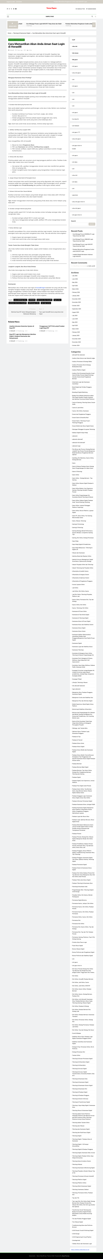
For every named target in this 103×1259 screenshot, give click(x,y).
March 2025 (75, 329)
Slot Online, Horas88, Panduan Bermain (82, 979)
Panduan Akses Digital (78, 746)
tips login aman (45, 303)
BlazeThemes (65, 1256)
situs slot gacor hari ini (78, 201)
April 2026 (75, 285)
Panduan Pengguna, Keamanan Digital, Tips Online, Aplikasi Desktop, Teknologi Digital (83, 859)
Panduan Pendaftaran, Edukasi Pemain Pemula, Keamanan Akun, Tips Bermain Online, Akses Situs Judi (82, 845)
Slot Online (75, 976)
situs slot (74, 175)
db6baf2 (12, 50)
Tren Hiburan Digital (77, 1222)
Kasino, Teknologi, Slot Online (80, 608)
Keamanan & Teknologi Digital (80, 618)
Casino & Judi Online (77, 407)
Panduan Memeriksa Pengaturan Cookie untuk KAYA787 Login (59, 24)
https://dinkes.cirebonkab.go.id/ (80, 1249)
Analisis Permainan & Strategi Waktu (82, 361)
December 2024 (76, 339)
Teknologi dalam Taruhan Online (80, 1122)
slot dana (74, 162)
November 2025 (76, 302)
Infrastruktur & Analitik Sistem (80, 571)
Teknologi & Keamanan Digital (16, 39)
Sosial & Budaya (76, 1033)
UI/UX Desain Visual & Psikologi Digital (82, 1230)
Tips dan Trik (75, 1198)
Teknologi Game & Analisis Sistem (81, 1161)
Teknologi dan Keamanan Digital (81, 1129)
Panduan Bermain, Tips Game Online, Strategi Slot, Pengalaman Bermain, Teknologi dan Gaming (82, 772)
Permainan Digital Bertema (79, 900)
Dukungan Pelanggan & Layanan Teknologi (83, 429)
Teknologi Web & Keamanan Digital (81, 1186)
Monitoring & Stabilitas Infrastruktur (81, 709)
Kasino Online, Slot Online (79, 604)
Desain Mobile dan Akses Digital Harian (83, 426)
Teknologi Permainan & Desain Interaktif (83, 1176)
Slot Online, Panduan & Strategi (80, 1006)
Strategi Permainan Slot (78, 1052)
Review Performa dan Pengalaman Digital (83, 952)
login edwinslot (76, 689)
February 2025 (76, 332)
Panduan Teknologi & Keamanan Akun (82, 883)
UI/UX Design (75, 1233)
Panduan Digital (76, 777)
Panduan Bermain (77, 763)
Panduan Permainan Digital (79, 864)
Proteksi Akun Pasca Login (79, 942)
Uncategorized (76, 1240)
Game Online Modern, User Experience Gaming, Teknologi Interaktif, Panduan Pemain (82, 490)
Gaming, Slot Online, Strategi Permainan (83, 538)
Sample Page (50, 16)
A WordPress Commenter (79, 266)
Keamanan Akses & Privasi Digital (81, 621)
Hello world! (91, 266)
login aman (57, 300)
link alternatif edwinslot (78, 685)
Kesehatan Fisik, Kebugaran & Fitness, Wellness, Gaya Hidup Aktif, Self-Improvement (82, 660)
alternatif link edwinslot (78, 355)
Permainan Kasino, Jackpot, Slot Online (82, 903)
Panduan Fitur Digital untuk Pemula (81, 786)
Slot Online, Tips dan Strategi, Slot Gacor (83, 1030)
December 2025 (76, 299)
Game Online (75, 475)
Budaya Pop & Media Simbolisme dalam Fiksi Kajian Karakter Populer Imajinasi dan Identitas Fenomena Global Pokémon (83, 397)
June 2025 (75, 319)
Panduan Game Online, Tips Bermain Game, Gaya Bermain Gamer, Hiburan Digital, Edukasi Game (82, 790)
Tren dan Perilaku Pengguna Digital (81, 1218)
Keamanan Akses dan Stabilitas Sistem (82, 624)
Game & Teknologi (77, 471)
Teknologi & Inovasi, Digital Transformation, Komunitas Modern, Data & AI (83, 1073)
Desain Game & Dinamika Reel (80, 417)
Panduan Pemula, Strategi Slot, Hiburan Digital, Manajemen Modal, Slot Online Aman (82, 838)
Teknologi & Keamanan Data (79, 1079)
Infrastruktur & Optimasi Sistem (80, 578)
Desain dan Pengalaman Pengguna (81, 414)
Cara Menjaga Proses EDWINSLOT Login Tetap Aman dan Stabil (70, 1)
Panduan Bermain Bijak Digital (80, 767)
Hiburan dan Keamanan (78, 553)
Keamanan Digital (77, 643)
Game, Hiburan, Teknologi (79, 521)
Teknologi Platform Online (79, 1183)
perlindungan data (33, 303)
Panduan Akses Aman (78, 743)
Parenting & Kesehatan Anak (79, 886)
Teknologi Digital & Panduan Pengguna (82, 1149)
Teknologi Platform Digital (79, 1179)
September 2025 (76, 309)
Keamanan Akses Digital (78, 628)
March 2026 (75, 289)
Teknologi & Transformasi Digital (81, 1102)
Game (73, 463)
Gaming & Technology (78, 524)
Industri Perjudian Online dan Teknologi (82, 564)
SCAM (74, 149)
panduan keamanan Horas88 (17, 303)
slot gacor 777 (76, 132)
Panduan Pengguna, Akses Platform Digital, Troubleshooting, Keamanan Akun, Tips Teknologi (83, 852)
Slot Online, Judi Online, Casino (80, 982)
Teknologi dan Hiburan (78, 1126)
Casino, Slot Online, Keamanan (80, 411)
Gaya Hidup (75, 541)
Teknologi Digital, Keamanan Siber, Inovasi (83, 1152)
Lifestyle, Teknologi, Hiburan (79, 682)
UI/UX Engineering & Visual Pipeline (81, 1237)
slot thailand (75, 125)
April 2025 (75, 325)
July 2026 (74, 275)
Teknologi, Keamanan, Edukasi (80, 1189)
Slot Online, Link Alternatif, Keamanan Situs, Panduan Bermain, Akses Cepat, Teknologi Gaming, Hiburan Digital (82, 1001)
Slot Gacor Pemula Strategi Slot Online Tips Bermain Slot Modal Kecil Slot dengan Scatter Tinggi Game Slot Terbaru (83, 970)
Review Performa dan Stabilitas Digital (82, 955)
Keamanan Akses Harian (78, 631)
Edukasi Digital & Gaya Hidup (80, 432)
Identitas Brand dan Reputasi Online (81, 556)
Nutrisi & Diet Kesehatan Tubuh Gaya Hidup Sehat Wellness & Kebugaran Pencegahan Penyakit (82, 723)
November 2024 (76, 342)
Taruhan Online (76, 1055)
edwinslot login (76, 446)
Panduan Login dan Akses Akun (80, 816)
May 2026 (74, 282)
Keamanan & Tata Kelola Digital (80, 614)
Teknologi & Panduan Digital (79, 1092)
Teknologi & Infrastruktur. (79, 1065)
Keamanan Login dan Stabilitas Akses (82, 646)
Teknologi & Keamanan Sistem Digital (82, 1085)
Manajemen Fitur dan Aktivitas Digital (82, 701)
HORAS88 (32, 300)
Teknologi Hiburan (77, 1164)
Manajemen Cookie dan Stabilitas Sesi (82, 697)
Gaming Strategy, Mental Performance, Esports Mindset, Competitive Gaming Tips (82, 532)
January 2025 (75, 335)
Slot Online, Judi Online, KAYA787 (81, 985)
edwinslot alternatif (77, 439)
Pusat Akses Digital (77, 945)
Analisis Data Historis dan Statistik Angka (83, 358)
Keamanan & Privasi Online (79, 611)
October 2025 (75, 305)
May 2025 (74, 322)
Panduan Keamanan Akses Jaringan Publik (83, 804)
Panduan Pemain (76, 833)
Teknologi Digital (76, 1136)
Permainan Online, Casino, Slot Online (82, 917)
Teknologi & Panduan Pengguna (80, 1095)
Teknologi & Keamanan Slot (79, 1089)
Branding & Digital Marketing (79, 392)
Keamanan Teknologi (78, 650)
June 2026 (75, 279)
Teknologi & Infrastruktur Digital (80, 1062)
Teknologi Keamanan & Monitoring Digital (83, 1168)
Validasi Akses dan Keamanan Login (82, 1243)
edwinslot (74, 436)
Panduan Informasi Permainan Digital (82, 801)
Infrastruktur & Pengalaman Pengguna (82, 581)
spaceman (75, 195)
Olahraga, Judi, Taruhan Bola (79, 728)
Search (73, 221)
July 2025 (74, 315)
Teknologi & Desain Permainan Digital (82, 1058)
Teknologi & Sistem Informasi (80, 1099)
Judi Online (75, 588)
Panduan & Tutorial (77, 740)
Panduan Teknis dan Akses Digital (81, 880)
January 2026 (75, 295)
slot (73, 79)
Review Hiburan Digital (78, 949)
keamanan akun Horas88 (44, 300)
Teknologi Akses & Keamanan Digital (82, 1110)
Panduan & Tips (76, 736)
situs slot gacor (76, 73)
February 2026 (76, 292)
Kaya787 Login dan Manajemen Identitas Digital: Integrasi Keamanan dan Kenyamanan (22, 336)
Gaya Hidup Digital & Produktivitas (81, 544)
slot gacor (75, 66)
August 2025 (75, 312)
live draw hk (75, 119)
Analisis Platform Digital (78, 370)
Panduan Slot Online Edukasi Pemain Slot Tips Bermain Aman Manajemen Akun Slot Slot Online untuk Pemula (83, 874)
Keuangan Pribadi (77, 679)
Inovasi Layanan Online (78, 584)
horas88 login (40, 287)
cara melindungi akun (20, 300)
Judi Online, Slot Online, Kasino (80, 591)
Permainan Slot (76, 920)
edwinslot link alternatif (78, 442)
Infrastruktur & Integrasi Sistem (80, 574)
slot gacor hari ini (77, 145)
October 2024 (75, 345)
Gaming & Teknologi (77, 527)
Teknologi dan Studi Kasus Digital (81, 1132)
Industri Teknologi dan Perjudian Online (82, 568)
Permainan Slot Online (78, 923)
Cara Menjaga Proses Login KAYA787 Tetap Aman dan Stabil (19, 24)
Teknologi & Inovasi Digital (79, 1068)
